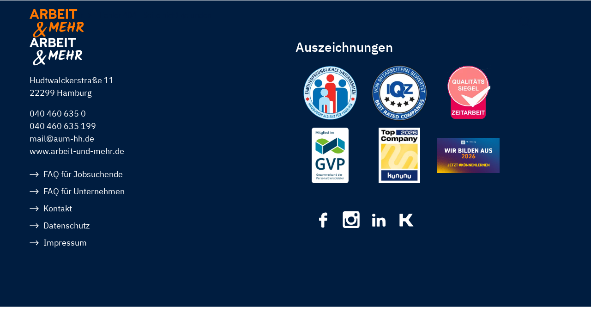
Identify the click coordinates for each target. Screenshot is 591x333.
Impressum (65, 242)
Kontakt (57, 208)
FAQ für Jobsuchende (83, 174)
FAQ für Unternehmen (84, 191)
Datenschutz (66, 225)
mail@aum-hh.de (62, 138)
